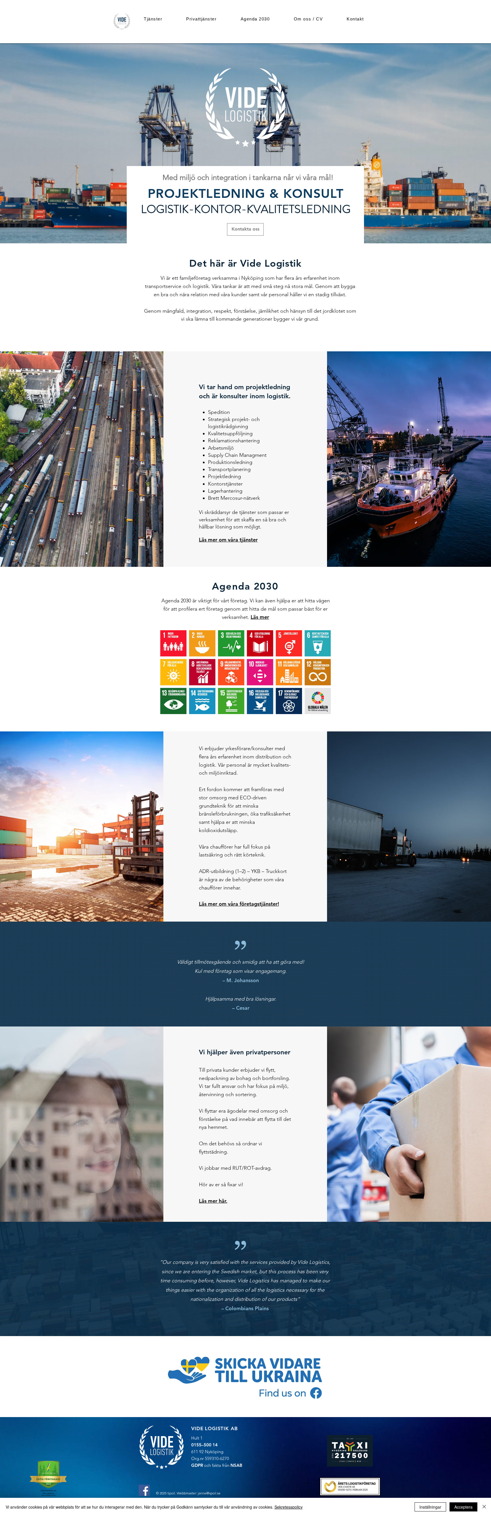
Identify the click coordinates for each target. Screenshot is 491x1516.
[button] (153, 18)
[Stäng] (484, 1506)
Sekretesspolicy (288, 1507)
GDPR (197, 1465)
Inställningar (430, 1507)
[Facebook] (144, 1490)
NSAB (236, 1465)
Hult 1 (197, 1438)
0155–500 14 (204, 1444)
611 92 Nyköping (207, 1451)
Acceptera (463, 1507)
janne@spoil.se (209, 1493)
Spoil (171, 1493)
